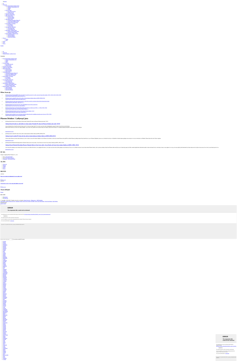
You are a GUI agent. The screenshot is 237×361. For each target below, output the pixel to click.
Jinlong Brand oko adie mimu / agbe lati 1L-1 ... (14, 102)
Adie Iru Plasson (11, 34)
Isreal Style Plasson (11, 37)
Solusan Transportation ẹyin (13, 6)
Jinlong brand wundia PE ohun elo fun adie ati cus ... (15, 99)
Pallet (9, 9)
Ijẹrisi (6, 40)
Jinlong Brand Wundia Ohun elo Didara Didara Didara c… (16, 108)
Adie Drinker (55, 201)
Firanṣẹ (1, 192)
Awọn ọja (5, 4)
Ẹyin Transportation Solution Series (12, 5)
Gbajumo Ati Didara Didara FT (14, 20)
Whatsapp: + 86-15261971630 (9, 159)
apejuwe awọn (10, 131)
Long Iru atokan (11, 16)
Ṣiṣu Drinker (2, 201)
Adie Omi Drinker (48, 201)
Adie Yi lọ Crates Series (10, 14)
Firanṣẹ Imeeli (3, 203)
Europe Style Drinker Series (13, 31)
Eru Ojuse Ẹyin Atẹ (12, 11)
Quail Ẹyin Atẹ (11, 12)
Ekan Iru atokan (11, 18)
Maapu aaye (33, 200)
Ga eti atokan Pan (11, 29)
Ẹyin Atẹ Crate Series (9, 13)
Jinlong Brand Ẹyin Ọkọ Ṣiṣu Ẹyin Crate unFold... (15, 105)
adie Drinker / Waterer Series (11, 30)
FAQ (4, 42)
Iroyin (4, 41)
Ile (3, 3)
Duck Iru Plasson (11, 35)
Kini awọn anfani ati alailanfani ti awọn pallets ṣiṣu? (11, 176)
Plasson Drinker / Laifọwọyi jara (11, 33)
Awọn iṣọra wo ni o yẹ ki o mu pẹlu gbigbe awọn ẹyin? (11, 183)
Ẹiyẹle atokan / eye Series (10, 23)
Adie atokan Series (9, 19)
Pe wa (4, 43)
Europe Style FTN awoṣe (13, 22)
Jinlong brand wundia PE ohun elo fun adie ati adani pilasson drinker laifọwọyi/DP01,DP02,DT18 (30, 136)
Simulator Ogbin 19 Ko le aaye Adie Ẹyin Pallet (25, 201)
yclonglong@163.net (10, 157)
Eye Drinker (10, 24)
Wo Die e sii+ (3, 179)
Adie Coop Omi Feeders (39, 201)
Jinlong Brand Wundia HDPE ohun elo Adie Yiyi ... (15, 96)
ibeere (6, 131)
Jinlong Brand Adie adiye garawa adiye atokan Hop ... (16, 112)
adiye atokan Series (9, 15)
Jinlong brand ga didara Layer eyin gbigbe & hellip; (15, 115)
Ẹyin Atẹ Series (8, 10)
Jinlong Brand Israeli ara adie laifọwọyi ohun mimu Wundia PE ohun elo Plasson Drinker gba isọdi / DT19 (32, 123)
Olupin (9, 8)
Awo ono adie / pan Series (10, 26)
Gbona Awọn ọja (27, 200)
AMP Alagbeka (40, 200)
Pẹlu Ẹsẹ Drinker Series (12, 32)
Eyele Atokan (10, 25)
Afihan (6, 39)
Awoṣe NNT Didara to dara (13, 21)
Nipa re (4, 38)
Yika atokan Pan (11, 28)
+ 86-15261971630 (8, 156)
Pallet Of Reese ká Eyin (10, 201)
